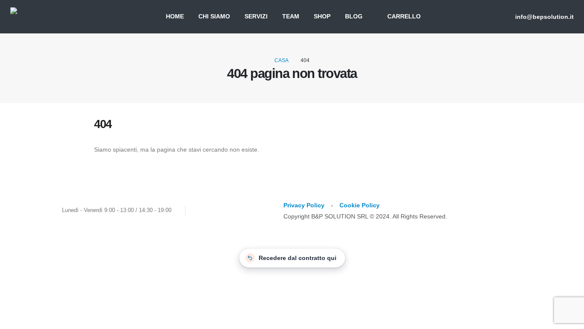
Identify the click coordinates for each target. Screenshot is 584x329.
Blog (354, 16)
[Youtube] (219, 210)
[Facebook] (203, 210)
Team (290, 16)
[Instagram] (234, 210)
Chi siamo (214, 16)
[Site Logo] (47, 16)
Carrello (404, 16)
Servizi (256, 16)
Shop (322, 16)
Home (175, 16)
